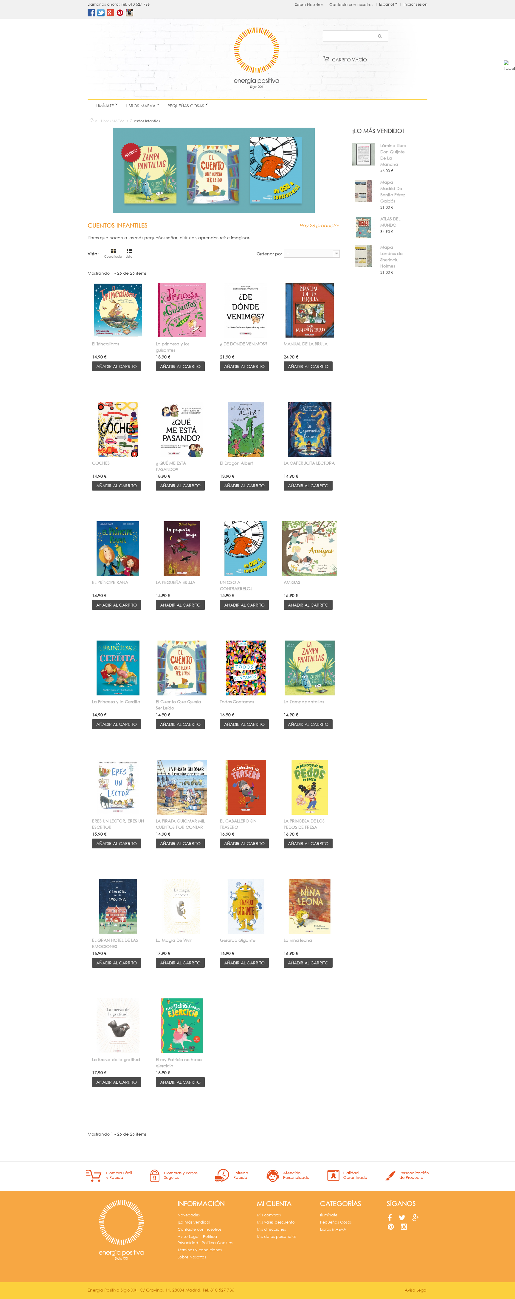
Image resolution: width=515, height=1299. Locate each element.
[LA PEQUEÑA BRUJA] (181, 548)
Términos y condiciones (200, 1249)
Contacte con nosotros (351, 4)
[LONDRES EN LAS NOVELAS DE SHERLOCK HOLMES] (363, 256)
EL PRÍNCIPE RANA (110, 582)
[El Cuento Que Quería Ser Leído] (181, 668)
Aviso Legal (416, 1290)
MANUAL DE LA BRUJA (306, 344)
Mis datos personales (276, 1236)
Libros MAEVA (141, 106)
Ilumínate (104, 106)
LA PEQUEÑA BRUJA (175, 582)
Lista (129, 256)
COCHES (101, 463)
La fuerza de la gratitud (116, 1059)
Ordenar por (269, 253)
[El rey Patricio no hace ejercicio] (181, 1025)
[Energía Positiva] (256, 58)
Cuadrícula (113, 256)
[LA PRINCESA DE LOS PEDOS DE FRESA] (309, 787)
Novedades (189, 1215)
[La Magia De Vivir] (181, 906)
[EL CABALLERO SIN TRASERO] (245, 787)
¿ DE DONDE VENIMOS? (243, 344)
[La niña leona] (309, 906)
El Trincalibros (105, 344)
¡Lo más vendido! (378, 130)
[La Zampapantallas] (309, 668)
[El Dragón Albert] (245, 429)
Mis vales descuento (276, 1222)
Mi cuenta (274, 1203)
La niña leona (298, 940)
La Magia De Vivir (174, 940)
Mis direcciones (271, 1229)
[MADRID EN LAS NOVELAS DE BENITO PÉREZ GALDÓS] (363, 191)
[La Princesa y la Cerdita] (118, 668)
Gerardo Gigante (237, 940)
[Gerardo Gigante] (245, 906)
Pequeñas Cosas (185, 106)
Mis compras (269, 1215)
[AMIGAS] (309, 548)
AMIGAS (292, 582)
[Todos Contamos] (245, 668)
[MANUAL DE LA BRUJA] (309, 310)
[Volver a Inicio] (91, 119)
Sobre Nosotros (309, 4)
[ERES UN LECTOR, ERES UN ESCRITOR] (118, 787)
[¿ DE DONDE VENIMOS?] (245, 310)
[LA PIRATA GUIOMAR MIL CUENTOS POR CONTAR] (181, 787)
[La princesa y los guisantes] (181, 310)
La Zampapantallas (304, 701)
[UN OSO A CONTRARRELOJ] (245, 548)
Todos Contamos (237, 701)
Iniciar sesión (415, 4)
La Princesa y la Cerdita (116, 701)
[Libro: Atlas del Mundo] (363, 227)
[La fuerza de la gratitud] (118, 1025)
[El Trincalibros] (118, 310)
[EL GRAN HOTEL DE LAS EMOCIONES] (118, 906)
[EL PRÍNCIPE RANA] (118, 548)
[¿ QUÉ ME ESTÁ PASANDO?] (181, 429)
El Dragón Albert (236, 463)
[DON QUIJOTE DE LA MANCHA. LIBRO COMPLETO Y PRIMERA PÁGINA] (363, 154)
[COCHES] (118, 429)
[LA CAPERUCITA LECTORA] (309, 429)
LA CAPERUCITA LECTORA (309, 463)
